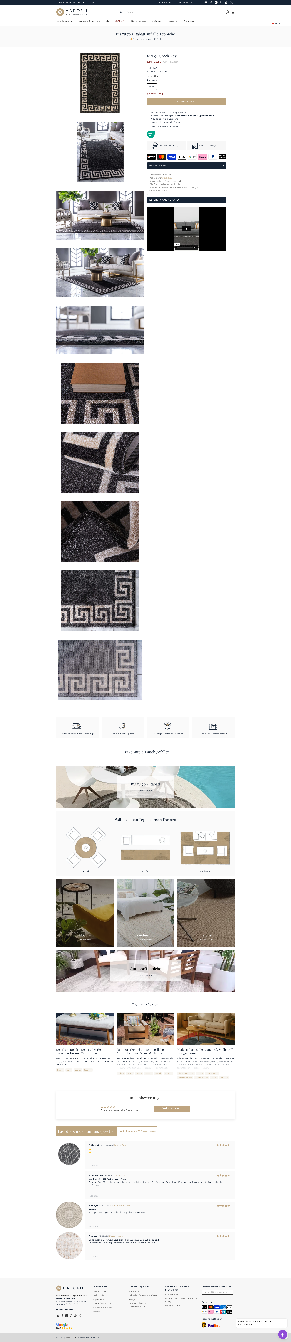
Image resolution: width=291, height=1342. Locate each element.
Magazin (189, 21)
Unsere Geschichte (66, 2)
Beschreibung (158, 165)
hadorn (60, 1070)
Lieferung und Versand (164, 199)
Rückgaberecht (173, 1305)
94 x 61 (152, 86)
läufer (69, 1070)
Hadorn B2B (98, 1295)
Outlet (91, 2)
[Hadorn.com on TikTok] (227, 2)
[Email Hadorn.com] (206, 2)
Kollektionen (138, 21)
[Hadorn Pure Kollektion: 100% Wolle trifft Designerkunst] (206, 1029)
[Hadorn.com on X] (232, 2)
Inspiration (173, 21)
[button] (142, 1267)
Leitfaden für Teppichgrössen (143, 1295)
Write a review (171, 1108)
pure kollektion (201, 1077)
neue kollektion (185, 1077)
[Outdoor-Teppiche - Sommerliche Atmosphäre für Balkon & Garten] (145, 1029)
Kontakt (81, 2)
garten (129, 1073)
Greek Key (166, 178)
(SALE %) (120, 21)
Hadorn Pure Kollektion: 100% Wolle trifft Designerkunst (205, 1051)
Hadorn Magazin (146, 1004)
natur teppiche (212, 1073)
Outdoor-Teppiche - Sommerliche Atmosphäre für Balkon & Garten (140, 1051)
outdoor (148, 1073)
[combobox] (148, 12)
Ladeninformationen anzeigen (164, 126)
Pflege (132, 1299)
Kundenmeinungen (102, 1307)
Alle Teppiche (64, 21)
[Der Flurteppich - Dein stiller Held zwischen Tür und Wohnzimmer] (85, 1029)
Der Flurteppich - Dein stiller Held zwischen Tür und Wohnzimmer (80, 1051)
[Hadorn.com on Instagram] (216, 2)
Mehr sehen (145, 790)
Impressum (98, 1299)
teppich (78, 1070)
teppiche (88, 1070)
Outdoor (157, 21)
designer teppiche (186, 1073)
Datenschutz (171, 1294)
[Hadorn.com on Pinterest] (222, 2)
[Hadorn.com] (71, 12)
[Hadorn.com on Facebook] (211, 2)
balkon (121, 1073)
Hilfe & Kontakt (99, 1291)
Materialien (134, 1291)
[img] (126, 1131)
